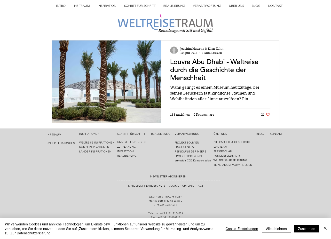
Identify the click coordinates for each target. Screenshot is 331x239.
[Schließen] (325, 228)
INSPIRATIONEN (89, 133)
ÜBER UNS (220, 133)
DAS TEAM (220, 146)
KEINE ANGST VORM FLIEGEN (232, 165)
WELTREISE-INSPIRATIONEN (97, 142)
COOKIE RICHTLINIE (181, 185)
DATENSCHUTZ (155, 185)
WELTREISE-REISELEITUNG (230, 160)
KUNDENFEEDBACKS (227, 155)
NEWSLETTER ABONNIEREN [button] (168, 176)
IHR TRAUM (54, 134)
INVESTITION (125, 151)
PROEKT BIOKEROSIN (188, 156)
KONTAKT (276, 133)
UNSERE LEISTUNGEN (61, 143)
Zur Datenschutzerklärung (30, 233)
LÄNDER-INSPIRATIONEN (95, 151)
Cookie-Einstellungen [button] (242, 228)
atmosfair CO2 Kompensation (193, 160)
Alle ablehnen (276, 228)
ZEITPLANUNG (126, 146)
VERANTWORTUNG (187, 133)
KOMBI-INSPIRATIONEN (94, 147)
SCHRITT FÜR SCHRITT (131, 133)
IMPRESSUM (135, 185)
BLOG (260, 133)
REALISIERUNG (127, 155)
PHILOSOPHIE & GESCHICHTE (232, 142)
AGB (201, 185)
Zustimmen (306, 228)
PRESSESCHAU (222, 151)
